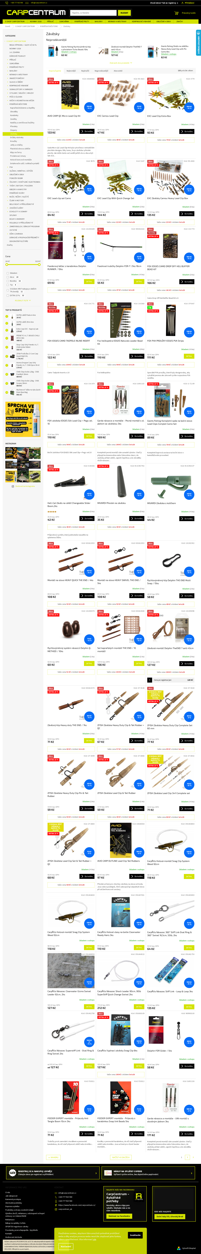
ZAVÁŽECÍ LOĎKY (16, 208)
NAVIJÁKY (13, 71)
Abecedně (118, 71)
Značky (10, 245)
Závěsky (13, 134)
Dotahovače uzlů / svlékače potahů (24, 163)
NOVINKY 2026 (15, 48)
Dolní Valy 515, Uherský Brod (170, 1216)
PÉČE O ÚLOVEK (16, 97)
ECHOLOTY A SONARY (18, 211)
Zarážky (13, 119)
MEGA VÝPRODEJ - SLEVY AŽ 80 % (23, 45)
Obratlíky (14, 111)
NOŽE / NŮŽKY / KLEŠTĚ (19, 196)
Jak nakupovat (11, 1196)
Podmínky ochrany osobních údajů (19, 1210)
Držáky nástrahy (16, 137)
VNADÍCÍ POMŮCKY (17, 78)
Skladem (13, 273)
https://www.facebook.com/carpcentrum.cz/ (76, 1205)
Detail (89, 281)
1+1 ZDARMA (15, 52)
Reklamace (10, 1219)
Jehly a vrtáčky (16, 145)
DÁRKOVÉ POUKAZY (18, 56)
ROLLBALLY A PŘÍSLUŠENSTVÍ (21, 222)
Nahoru (54, 1157)
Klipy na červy (16, 152)
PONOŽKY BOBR (16, 178)
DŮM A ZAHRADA (16, 233)
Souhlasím (135, 1235)
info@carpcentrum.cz (67, 1193)
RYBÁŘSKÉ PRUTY (17, 67)
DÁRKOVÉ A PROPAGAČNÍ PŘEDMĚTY (24, 237)
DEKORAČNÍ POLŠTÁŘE (19, 241)
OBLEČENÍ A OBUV (17, 174)
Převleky (14, 126)
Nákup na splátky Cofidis (15, 1223)
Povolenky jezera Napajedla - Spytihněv (21, 1230)
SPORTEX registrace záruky (16, 1226)
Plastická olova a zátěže (20, 148)
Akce (14, 277)
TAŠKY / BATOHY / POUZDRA (21, 185)
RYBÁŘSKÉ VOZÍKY (17, 193)
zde (94, 1239)
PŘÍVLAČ (13, 59)
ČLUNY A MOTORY (17, 200)
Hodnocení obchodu (13, 1237)
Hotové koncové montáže (21, 159)
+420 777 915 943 (65, 1197)
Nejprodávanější (101, 71)
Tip (13, 285)
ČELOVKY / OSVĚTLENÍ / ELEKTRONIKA (25, 182)
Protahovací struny (18, 156)
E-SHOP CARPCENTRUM (16, 41)
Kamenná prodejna (13, 1199)
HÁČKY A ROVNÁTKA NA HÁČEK (22, 100)
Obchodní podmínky (13, 1203)
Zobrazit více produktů (119, 63)
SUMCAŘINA (14, 63)
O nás (7, 1192)
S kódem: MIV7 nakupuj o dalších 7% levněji (23, 290)
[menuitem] (15, 21)
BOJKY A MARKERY (17, 219)
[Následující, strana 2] (187, 1157)
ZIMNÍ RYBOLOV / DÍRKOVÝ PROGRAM (25, 226)
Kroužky (13, 141)
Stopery (13, 130)
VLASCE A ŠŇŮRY (16, 82)
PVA (11, 167)
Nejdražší (85, 71)
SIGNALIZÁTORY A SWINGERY (21, 89)
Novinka (15, 281)
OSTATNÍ (13, 230)
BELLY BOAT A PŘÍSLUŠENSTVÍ (22, 204)
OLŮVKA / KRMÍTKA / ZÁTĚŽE (21, 171)
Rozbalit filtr (21, 300)
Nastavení (66, 1246)
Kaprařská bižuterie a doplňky (22, 108)
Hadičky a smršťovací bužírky (22, 122)
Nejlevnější (71, 71)
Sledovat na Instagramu (25, 486)
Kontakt (8, 1233)
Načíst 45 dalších (120, 1157)
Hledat (124, 13)
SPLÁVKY (13, 215)
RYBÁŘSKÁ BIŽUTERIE (18, 104)
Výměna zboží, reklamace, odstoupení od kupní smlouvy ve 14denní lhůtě (24, 1215)
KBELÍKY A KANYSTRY (18, 189)
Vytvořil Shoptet (189, 1248)
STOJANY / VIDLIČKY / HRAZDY (22, 93)
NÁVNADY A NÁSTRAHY (19, 74)
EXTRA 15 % (17, 295)
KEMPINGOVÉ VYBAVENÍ (19, 85)
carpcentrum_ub (65, 1209)
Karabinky (14, 115)
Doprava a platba (12, 1206)
